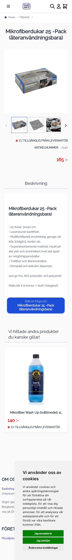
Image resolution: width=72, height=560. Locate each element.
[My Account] (59, 6)
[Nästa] (66, 126)
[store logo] (31, 6)
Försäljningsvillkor (13, 538)
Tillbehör (24, 17)
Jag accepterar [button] (43, 533)
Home (11, 17)
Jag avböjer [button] (43, 540)
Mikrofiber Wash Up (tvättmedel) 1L (36, 412)
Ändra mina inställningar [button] (43, 547)
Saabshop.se (10, 488)
